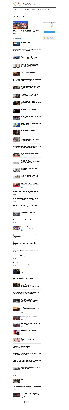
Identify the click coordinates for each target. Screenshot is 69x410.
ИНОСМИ (46, 8)
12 (51, 24)
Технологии (18, 8)
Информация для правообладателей (18, 9)
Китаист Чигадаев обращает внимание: (23, 374)
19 (51, 25)
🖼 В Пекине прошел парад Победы (29, 153)
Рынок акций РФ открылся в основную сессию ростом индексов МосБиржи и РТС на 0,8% (25, 256)
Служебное (34, 9)
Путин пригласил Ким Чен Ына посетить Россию (28, 270)
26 (51, 26)
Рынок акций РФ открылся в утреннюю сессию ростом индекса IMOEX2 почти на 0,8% (26, 199)
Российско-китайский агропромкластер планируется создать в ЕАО (24, 347)
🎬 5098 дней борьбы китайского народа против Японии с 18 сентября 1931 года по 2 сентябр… (30, 395)
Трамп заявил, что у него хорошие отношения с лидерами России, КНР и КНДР (30, 102)
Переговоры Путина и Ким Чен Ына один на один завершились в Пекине (26, 220)
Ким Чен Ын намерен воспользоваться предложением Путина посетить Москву (24, 277)
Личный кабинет (29, 9)
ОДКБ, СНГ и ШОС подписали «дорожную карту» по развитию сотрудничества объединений (27, 361)
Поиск (25, 9)
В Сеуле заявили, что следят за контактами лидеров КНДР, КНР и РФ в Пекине (27, 354)
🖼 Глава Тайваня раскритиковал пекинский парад (29, 131)
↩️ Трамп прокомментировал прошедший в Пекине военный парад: (27, 235)
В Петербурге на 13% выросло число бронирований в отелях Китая (30, 95)
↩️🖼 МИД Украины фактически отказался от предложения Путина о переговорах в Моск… (30, 65)
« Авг (48, 29)
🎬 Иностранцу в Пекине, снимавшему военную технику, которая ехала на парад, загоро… (26, 293)
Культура (22, 8)
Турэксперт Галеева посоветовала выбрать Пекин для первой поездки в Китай (30, 228)
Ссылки (48, 9)
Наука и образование (37, 8)
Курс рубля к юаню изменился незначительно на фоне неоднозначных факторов (26, 263)
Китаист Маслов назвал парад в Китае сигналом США (30, 324)
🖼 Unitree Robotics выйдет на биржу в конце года (30, 117)
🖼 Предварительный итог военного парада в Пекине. (30, 368)
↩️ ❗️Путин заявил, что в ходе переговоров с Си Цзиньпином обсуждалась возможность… (26, 242)
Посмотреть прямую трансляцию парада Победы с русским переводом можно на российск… (30, 176)
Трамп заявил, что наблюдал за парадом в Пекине (28, 317)
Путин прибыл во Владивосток (28, 109)
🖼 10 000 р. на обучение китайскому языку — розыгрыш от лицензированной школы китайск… (30, 285)
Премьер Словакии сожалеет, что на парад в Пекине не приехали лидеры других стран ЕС (27, 80)
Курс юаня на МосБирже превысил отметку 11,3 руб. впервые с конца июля (29, 339)
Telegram (42, 8)
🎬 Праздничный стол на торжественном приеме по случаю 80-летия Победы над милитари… (27, 147)
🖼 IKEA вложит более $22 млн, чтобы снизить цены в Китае (30, 124)
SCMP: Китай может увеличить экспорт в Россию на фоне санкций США (26, 31)
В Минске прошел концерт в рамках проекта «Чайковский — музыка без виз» (30, 87)
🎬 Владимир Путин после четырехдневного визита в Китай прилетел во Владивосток (27, 49)
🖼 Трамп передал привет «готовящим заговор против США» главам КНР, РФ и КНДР (30, 161)
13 (53, 24)
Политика (26, 8)
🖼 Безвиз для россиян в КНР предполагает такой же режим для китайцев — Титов (29, 139)
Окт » (50, 29)
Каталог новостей (27, 3)
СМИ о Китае (30, 8)
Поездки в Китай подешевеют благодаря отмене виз (28, 213)
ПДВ (45, 9)
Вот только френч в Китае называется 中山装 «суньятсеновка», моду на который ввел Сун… (30, 300)
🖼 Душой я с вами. (25, 380)
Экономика (14, 8)
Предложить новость (41, 9)
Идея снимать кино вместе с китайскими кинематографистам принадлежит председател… (26, 249)
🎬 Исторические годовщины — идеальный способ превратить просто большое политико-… (29, 57)
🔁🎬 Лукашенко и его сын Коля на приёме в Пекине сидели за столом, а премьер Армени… (27, 387)
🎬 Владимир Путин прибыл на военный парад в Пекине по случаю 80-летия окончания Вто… (30, 185)
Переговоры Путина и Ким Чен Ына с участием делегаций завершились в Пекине (25, 206)
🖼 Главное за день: (25, 42)
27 (53, 26)
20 (53, 25)
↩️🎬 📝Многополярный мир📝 (28, 72)
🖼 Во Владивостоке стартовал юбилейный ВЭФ (28, 169)
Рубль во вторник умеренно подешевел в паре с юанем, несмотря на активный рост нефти (26, 192)
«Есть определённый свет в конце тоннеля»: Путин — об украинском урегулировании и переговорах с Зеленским (30, 309)
